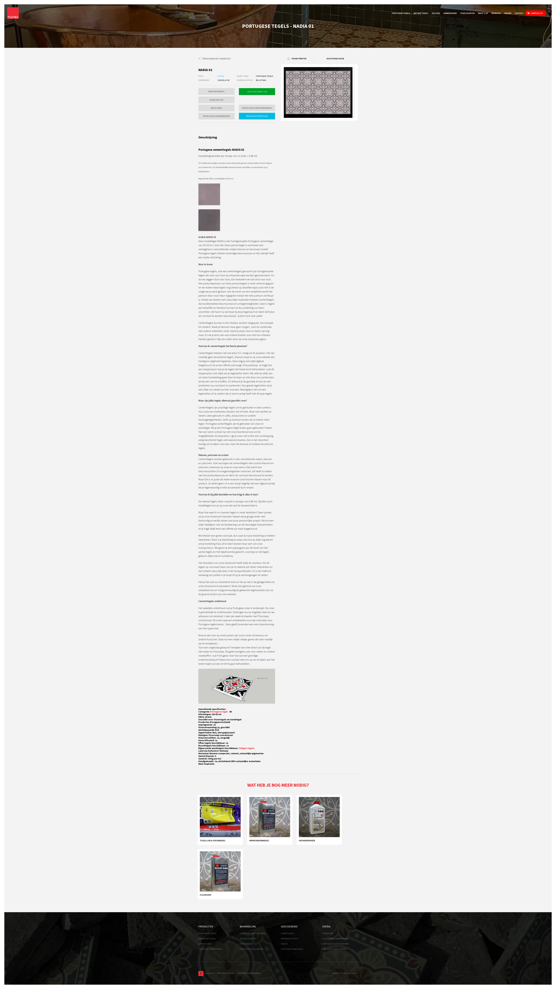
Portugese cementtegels (210, 949)
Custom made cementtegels (335, 938)
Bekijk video (216, 108)
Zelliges (436, 13)
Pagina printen (299, 58)
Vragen (507, 13)
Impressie (496, 13)
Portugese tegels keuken (334, 949)
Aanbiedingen (450, 13)
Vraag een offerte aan (257, 116)
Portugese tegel (219, 711)
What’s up (483, 13)
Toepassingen (246, 943)
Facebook (208, 973)
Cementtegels (205, 943)
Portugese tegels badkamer (335, 943)
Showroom (327, 933)
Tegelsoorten (467, 13)
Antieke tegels (421, 13)
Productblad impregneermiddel (257, 108)
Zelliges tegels (246, 748)
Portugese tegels (401, 13)
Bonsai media (352, 973)
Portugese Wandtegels (292, 949)
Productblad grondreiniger (216, 116)
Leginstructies (217, 100)
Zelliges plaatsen (248, 938)
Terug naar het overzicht (216, 58)
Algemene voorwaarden (249, 973)
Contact (519, 13)
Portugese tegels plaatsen (252, 933)
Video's (284, 943)
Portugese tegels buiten (251, 949)
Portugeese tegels (207, 933)
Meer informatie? (217, 91)
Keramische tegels (207, 938)
